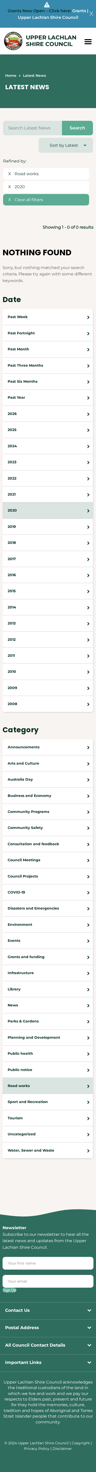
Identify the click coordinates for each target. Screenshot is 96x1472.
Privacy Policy (36, 1448)
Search (77, 127)
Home (10, 75)
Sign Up (9, 1290)
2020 (16, 186)
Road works (23, 173)
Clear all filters (25, 199)
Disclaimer (62, 1448)
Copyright (81, 1443)
